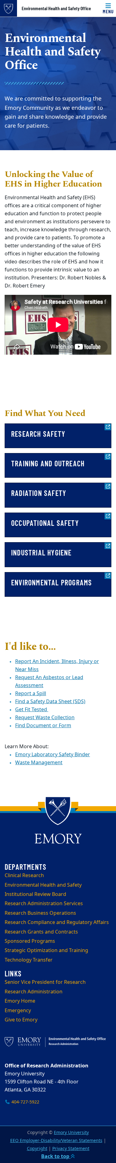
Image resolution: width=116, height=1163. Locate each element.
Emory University (71, 1132)
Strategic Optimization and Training (46, 950)
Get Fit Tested (31, 709)
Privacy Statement (70, 1148)
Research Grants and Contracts (41, 932)
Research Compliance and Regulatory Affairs (57, 922)
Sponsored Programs (30, 941)
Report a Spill (30, 693)
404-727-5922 (24, 1102)
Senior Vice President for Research (45, 982)
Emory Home (20, 1001)
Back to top (56, 1156)
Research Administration (33, 992)
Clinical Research (24, 875)
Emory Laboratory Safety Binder (52, 754)
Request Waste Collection (45, 717)
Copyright (37, 1148)
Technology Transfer (29, 960)
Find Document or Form (43, 725)
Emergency (18, 1010)
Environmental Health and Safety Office (56, 8)
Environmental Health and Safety (43, 885)
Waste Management (38, 762)
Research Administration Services (44, 903)
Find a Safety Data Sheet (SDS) (50, 701)
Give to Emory (21, 1020)
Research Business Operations (40, 913)
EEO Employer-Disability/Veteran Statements (56, 1140)
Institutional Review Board (35, 894)
